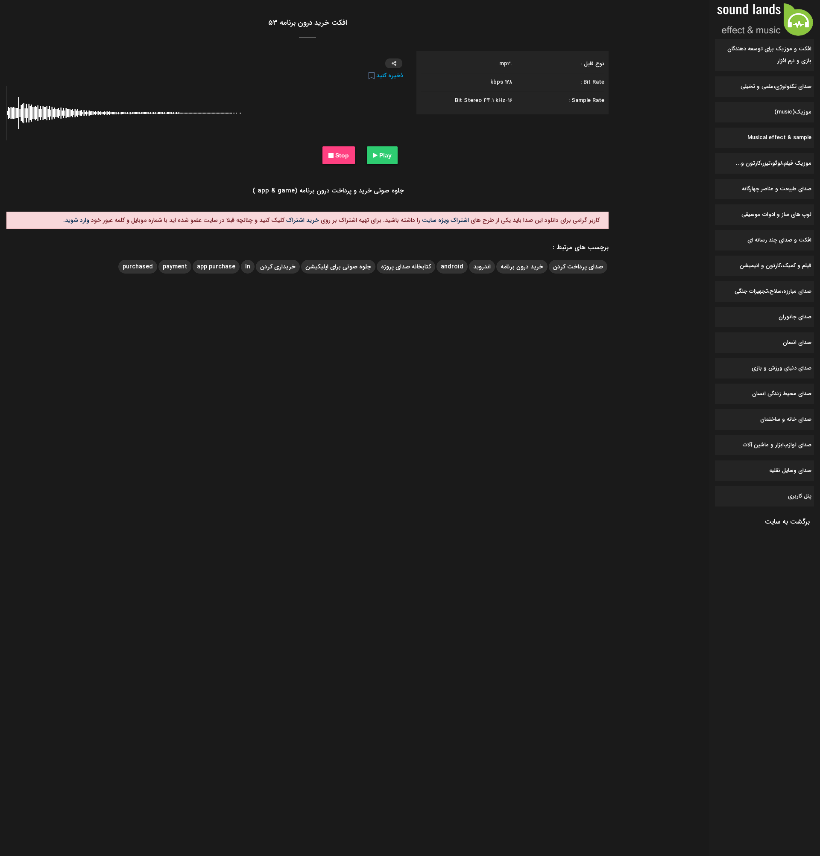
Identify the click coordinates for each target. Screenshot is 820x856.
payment (175, 266)
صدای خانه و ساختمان (785, 419)
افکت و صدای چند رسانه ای (779, 240)
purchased (138, 266)
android (452, 266)
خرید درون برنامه (522, 266)
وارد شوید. (76, 220)
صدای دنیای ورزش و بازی (781, 368)
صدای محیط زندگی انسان (781, 393)
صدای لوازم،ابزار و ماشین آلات (777, 444)
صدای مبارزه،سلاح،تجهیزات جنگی (773, 291)
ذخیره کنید (389, 75)
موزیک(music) (792, 112)
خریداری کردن (278, 266)
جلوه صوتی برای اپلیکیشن (338, 266)
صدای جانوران (795, 316)
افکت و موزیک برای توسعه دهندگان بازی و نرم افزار (769, 54)
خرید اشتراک (301, 220)
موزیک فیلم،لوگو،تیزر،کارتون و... (773, 163)
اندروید (482, 266)
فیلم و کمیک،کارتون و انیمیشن (775, 265)
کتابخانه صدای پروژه (406, 266)
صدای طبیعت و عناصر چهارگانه (776, 188)
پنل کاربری (799, 496)
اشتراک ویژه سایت (444, 220)
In (247, 266)
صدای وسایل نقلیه (790, 470)
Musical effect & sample (779, 137)
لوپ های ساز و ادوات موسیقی (776, 214)
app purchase (216, 266)
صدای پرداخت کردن (578, 266)
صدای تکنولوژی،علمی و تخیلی (776, 86)
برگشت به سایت (787, 521)
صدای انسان (797, 342)
